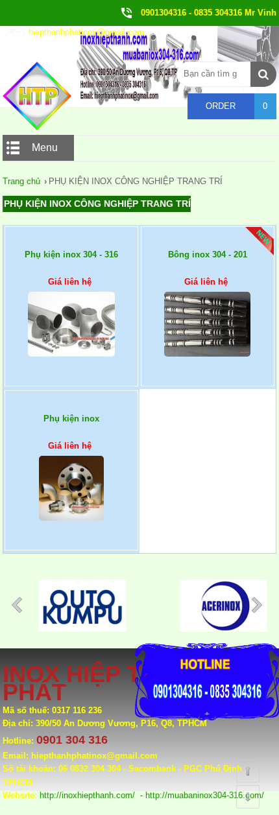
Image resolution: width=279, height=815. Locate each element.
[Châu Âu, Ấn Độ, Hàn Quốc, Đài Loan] (64, 628)
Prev (19, 607)
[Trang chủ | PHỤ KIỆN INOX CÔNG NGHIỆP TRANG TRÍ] (37, 127)
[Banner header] (139, 104)
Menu (45, 147)
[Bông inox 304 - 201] (207, 337)
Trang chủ (21, 181)
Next (259, 607)
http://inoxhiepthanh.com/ (87, 795)
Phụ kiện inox (71, 418)
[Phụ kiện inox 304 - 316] (71, 337)
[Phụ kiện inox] (71, 501)
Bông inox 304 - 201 (207, 254)
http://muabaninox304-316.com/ (204, 795)
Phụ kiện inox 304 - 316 (71, 254)
